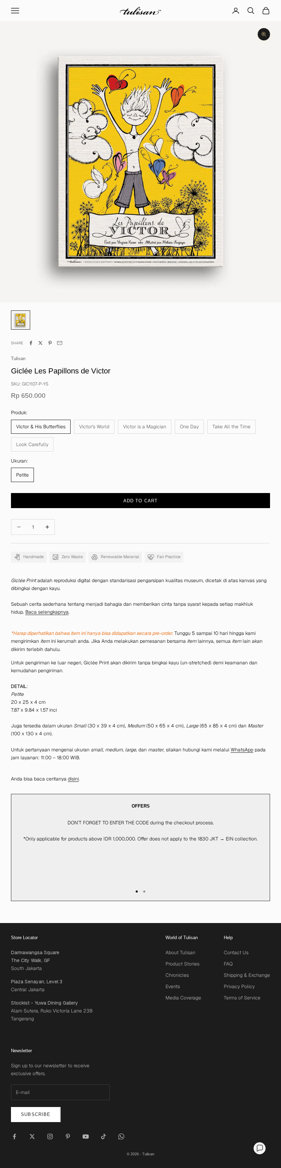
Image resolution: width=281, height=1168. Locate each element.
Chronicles (177, 975)
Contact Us (236, 952)
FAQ (228, 964)
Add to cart (140, 500)
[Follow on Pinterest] (67, 1136)
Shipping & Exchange (247, 975)
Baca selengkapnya (47, 612)
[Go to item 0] (20, 320)
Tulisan (18, 358)
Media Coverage (183, 998)
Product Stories (182, 964)
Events (173, 986)
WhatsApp (242, 750)
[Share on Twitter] (40, 343)
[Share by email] (59, 343)
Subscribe (36, 1114)
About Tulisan (180, 952)
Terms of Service (242, 998)
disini (73, 779)
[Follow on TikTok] (103, 1136)
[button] (260, 1148)
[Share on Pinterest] (50, 343)
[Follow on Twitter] (32, 1136)
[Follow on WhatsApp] (121, 1136)
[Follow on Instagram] (50, 1136)
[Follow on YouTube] (85, 1136)
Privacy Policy (239, 986)
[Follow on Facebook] (14, 1136)
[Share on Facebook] (31, 343)
